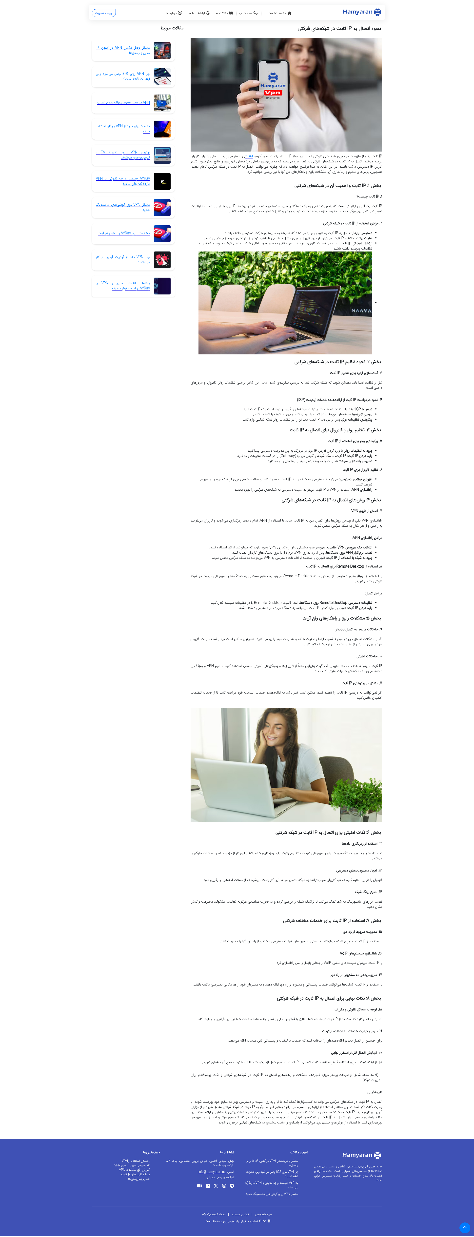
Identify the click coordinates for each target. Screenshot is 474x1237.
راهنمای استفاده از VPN (136, 1161)
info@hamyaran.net (212, 1171)
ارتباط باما (199, 14)
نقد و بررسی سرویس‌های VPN (132, 1165)
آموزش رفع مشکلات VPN (134, 1169)
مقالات (224, 14)
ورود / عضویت (104, 13)
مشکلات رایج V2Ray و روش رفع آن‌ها (124, 233)
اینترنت (249, 156)
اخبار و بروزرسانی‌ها (139, 1179)
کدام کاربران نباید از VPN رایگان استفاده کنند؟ (123, 129)
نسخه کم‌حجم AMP (213, 1214)
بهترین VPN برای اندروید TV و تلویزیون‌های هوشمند (123, 155)
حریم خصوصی (263, 1214)
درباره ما (172, 14)
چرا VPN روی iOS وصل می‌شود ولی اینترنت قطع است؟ (123, 76)
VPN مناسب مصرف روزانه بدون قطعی (123, 103)
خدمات (248, 14)
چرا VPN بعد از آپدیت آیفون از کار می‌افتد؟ (123, 259)
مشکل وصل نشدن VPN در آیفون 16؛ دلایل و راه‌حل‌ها (123, 50)
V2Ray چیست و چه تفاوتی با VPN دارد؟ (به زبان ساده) (123, 181)
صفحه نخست (278, 14)
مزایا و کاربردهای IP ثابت (135, 1174)
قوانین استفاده (240, 1214)
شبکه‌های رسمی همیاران (220, 1177)
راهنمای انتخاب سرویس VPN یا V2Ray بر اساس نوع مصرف (123, 285)
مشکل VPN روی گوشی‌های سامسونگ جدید (123, 207)
